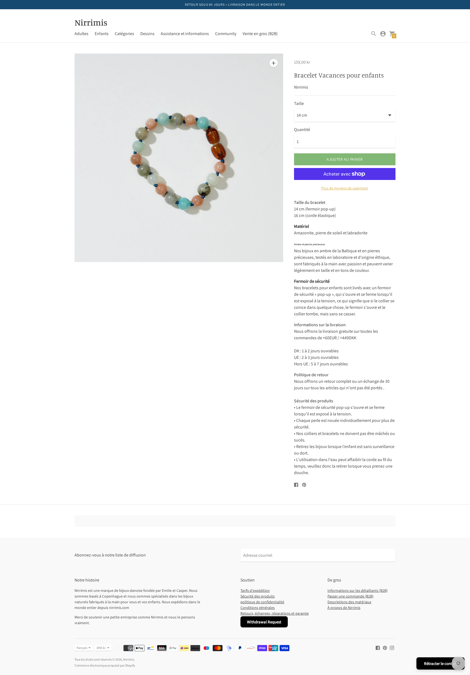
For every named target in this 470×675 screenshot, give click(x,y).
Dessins (147, 33)
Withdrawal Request (264, 621)
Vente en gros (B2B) (260, 33)
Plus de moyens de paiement (344, 188)
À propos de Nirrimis (343, 607)
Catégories (124, 33)
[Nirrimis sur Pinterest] (385, 647)
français (82, 648)
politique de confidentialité (262, 601)
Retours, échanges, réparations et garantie (274, 613)
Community (225, 33)
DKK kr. (101, 648)
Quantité (302, 129)
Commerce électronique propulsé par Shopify (105, 665)
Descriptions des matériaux (349, 601)
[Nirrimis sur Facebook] (378, 647)
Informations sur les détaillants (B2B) (357, 590)
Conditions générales (257, 607)
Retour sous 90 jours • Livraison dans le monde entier (235, 4)
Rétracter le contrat (440, 663)
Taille (299, 103)
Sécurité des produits (257, 596)
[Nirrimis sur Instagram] (392, 647)
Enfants (102, 33)
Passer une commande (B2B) (350, 596)
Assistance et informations (185, 33)
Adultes (81, 33)
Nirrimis (128, 659)
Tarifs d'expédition (255, 590)
